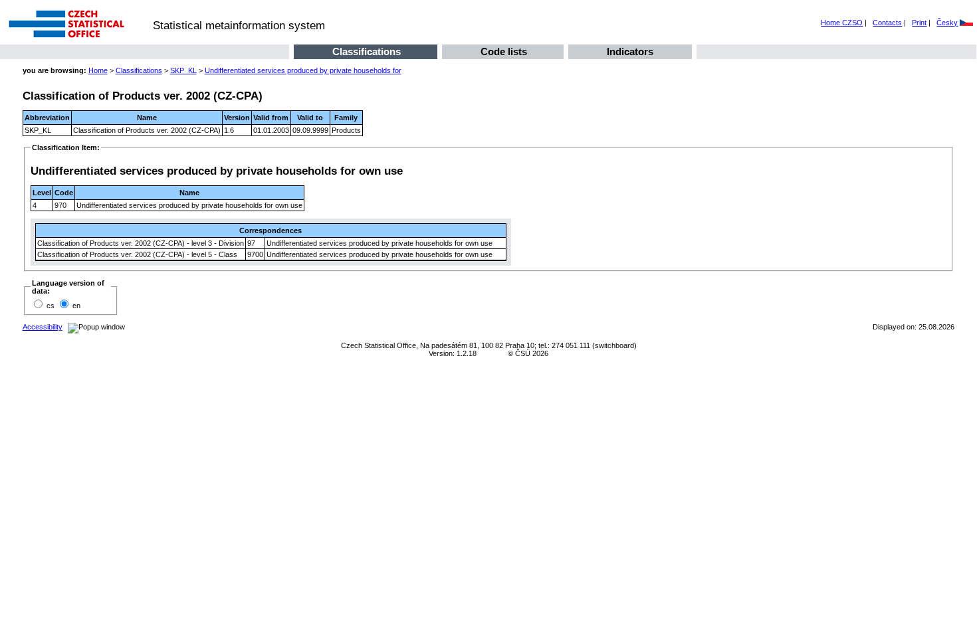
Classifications (366, 51)
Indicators (630, 51)
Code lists (504, 51)
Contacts (887, 23)
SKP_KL (183, 70)
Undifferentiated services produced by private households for (303, 70)
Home (98, 70)
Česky (947, 23)
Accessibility (42, 327)
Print (919, 23)
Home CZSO (842, 23)
